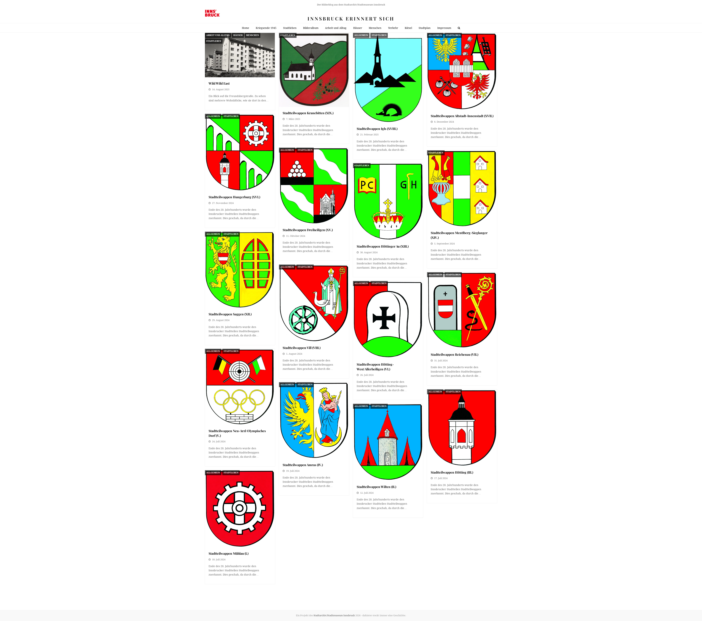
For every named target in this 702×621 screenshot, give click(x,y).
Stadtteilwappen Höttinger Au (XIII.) (383, 246)
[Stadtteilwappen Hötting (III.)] (462, 427)
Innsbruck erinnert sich (351, 18)
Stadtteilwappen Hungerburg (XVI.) (234, 197)
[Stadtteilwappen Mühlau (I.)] (240, 508)
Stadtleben (213, 41)
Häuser (238, 35)
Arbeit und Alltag (218, 35)
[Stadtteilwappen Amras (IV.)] (314, 420)
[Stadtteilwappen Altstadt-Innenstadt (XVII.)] (462, 71)
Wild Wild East (219, 83)
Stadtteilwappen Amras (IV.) (303, 465)
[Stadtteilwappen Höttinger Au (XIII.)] (388, 201)
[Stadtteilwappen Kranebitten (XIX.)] (314, 70)
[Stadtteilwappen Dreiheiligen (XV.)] (314, 186)
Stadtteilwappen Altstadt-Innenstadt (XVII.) (462, 116)
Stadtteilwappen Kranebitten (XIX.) (308, 113)
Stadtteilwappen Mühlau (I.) (228, 553)
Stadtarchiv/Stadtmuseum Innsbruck (334, 615)
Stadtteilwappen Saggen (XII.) (230, 314)
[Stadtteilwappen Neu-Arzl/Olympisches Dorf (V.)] (240, 387)
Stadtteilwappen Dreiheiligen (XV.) (308, 230)
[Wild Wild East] (240, 55)
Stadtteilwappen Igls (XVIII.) (377, 128)
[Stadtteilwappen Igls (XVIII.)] (388, 77)
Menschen (252, 35)
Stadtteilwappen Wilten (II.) (376, 487)
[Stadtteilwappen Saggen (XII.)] (240, 270)
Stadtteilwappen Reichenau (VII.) (454, 354)
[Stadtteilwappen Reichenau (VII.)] (462, 310)
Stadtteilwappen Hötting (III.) (452, 472)
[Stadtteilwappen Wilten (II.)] (388, 442)
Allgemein (361, 35)
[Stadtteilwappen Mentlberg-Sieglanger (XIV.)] (462, 188)
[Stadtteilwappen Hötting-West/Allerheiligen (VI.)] (388, 319)
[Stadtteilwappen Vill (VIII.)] (314, 303)
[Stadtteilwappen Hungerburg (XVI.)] (240, 152)
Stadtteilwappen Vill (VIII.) (301, 347)
